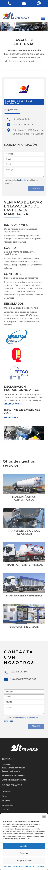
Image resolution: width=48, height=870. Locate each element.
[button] (44, 816)
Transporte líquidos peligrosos (24, 532)
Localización (7, 805)
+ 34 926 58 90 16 (21, 119)
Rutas (4, 796)
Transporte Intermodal (24, 564)
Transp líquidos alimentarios (24, 498)
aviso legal (20, 180)
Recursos (6, 791)
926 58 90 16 (19, 671)
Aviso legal (41, 866)
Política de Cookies (10, 866)
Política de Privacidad (27, 866)
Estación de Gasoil (24, 626)
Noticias (5, 809)
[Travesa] (15, 15)
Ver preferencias (24, 860)
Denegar (24, 853)
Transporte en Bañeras (24, 595)
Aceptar (24, 846)
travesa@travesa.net (23, 124)
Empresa (6, 800)
